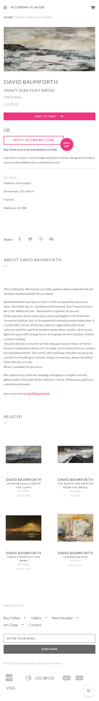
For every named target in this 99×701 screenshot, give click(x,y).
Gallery (36, 618)
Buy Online (12, 618)
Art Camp (11, 625)
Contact (35, 625)
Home (8, 17)
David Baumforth (31, 81)
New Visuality (63, 618)
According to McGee (27, 663)
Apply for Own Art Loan (33, 139)
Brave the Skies (52, 663)
